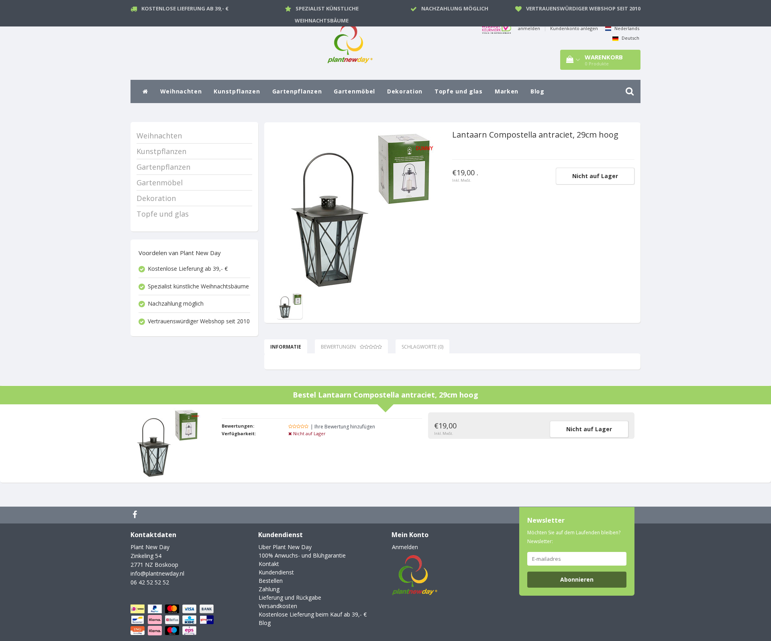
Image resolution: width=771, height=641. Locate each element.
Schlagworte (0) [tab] (422, 346)
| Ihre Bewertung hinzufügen (342, 426)
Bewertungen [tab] (338, 346)
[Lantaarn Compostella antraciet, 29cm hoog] (356, 210)
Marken (506, 91)
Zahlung (269, 589)
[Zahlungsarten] (173, 620)
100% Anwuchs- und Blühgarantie (302, 555)
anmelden (529, 28)
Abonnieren (577, 579)
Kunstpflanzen (237, 91)
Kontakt (269, 564)
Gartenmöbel (354, 91)
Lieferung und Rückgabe (290, 597)
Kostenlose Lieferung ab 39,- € (184, 8)
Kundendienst (276, 572)
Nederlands (626, 28)
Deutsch (629, 38)
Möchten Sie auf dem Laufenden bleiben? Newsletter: (573, 537)
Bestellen (271, 580)
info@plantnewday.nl (157, 573)
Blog (537, 91)
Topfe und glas (458, 91)
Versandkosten (278, 606)
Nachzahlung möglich (454, 8)
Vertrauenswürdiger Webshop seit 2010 (583, 8)
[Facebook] (136, 515)
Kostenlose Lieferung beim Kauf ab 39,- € (313, 614)
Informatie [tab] (285, 346)
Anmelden (405, 547)
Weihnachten (181, 91)
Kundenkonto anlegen (574, 28)
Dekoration (404, 91)
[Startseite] (145, 91)
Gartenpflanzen (297, 91)
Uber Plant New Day (285, 547)
